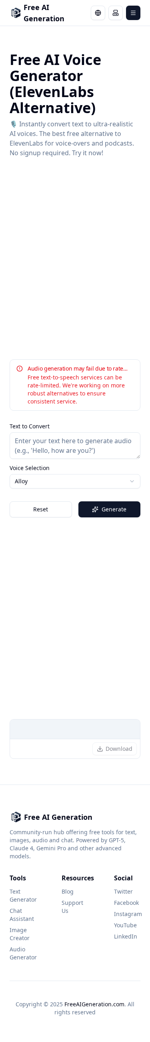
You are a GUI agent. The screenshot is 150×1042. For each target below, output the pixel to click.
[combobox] (75, 481)
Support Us (72, 906)
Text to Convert (30, 426)
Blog (68, 891)
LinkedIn (125, 936)
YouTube (125, 925)
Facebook (126, 902)
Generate (114, 509)
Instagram (127, 914)
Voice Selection (30, 468)
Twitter (123, 891)
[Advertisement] (75, 258)
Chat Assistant (22, 914)
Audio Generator (23, 953)
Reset (40, 509)
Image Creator (20, 934)
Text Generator (23, 895)
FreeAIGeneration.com (94, 1004)
